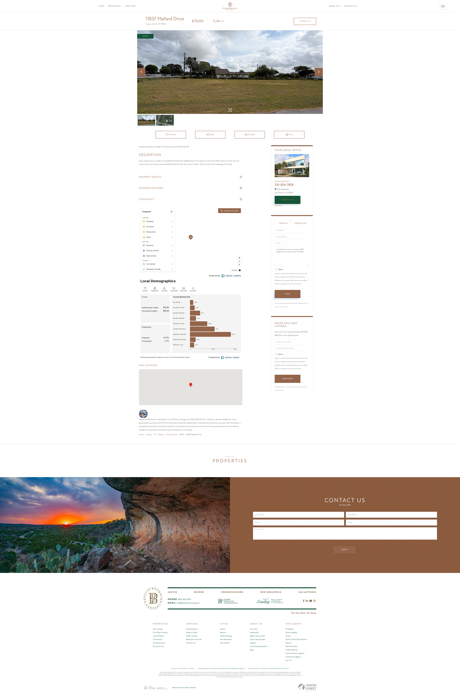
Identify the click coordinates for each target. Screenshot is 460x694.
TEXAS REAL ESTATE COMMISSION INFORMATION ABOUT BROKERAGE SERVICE (222, 668)
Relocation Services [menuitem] (194, 639)
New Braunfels (271, 592)
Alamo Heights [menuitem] (291, 633)
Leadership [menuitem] (254, 633)
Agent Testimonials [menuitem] (257, 636)
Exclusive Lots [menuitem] (158, 646)
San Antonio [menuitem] (225, 643)
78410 (181, 435)
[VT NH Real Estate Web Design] (307, 688)
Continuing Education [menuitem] (258, 646)
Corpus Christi (171, 435)
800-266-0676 (184, 599)
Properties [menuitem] (114, 6)
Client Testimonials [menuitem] (257, 639)
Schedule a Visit (300, 223)
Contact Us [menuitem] (350, 6)
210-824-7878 (284, 185)
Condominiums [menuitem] (159, 643)
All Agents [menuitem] (290, 629)
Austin (172, 592)
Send (287, 294)
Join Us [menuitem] (288, 660)
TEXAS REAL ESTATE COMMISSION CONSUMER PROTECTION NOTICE (268, 668)
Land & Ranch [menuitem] (158, 636)
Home (141, 435)
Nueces (161, 435)
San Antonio (307, 592)
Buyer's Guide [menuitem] (191, 633)
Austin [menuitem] (222, 629)
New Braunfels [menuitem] (226, 639)
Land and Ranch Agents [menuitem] (295, 653)
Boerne (199, 592)
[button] (190, 385)
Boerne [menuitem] (223, 633)
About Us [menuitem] (334, 6)
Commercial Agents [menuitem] (293, 657)
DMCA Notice (190, 687)
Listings (149, 435)
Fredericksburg (232, 592)
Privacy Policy (304, 303)
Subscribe (287, 379)
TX (155, 435)
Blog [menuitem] (252, 650)
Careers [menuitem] (253, 643)
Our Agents (279, 205)
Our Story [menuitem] (254, 629)
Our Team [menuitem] (130, 6)
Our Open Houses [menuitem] (160, 633)
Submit (344, 550)
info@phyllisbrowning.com (188, 603)
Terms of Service (281, 307)
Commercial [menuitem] (157, 639)
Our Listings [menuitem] (157, 629)
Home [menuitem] (102, 6)
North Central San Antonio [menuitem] (296, 639)
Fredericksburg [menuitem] (226, 636)
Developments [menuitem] (192, 629)
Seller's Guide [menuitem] (191, 636)
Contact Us (304, 21)
